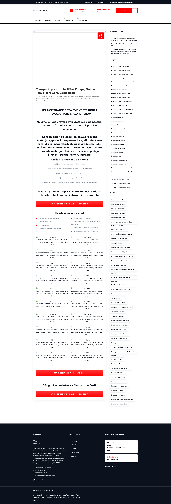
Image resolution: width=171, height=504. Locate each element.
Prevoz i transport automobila (120, 70)
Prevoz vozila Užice (117, 294)
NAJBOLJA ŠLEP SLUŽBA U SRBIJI (121, 234)
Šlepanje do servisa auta (118, 329)
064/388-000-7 (55, 463)
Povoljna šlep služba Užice (119, 265)
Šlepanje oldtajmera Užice (119, 343)
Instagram (101, 2)
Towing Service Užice (117, 311)
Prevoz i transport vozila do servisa (122, 109)
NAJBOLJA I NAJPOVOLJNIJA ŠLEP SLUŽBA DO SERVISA (121, 222)
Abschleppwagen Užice (118, 204)
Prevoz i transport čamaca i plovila (122, 74)
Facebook (88, 2)
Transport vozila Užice (118, 316)
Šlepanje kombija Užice (118, 334)
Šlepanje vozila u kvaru (118, 164)
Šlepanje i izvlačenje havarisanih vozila (123, 129)
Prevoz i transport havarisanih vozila (122, 82)
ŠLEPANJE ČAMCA (116, 364)
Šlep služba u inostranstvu (119, 386)
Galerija (57, 20)
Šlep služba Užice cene (118, 395)
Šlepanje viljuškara (117, 152)
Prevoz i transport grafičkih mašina (122, 78)
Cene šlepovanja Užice (118, 213)
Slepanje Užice (115, 298)
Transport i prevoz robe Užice (83, 99)
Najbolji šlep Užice (116, 243)
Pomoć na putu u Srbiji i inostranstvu (122, 252)
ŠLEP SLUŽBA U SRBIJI (118, 377)
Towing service (126, 307)
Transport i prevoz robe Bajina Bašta (67, 96)
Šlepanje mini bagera (117, 136)
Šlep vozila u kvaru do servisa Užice (122, 399)
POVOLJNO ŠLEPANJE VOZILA (120, 289)
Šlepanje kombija (116, 133)
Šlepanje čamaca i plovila (119, 125)
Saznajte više (39, 480)
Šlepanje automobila (117, 121)
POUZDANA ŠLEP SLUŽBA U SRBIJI (122, 256)
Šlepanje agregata (117, 117)
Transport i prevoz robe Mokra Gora (89, 96)
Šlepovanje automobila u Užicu (120, 368)
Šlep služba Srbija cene (118, 382)
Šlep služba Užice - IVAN (45, 96)
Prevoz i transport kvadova (119, 90)
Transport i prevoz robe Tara (64, 99)
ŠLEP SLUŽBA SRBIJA (117, 373)
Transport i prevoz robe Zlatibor (121, 187)
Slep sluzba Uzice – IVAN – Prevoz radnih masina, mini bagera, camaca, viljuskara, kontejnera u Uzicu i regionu (124, 51)
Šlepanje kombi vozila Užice (119, 338)
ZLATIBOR (75, 452)
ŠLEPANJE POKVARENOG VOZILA (121, 347)
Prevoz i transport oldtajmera (120, 97)
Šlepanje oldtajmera (117, 144)
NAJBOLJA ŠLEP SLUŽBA (118, 229)
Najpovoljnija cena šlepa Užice (120, 247)
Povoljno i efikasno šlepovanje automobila (120, 278)
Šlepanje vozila (116, 156)
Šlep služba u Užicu (117, 390)
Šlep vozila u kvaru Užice (119, 404)
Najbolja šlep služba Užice (119, 238)
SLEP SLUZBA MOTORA (118, 303)
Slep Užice (114, 307)
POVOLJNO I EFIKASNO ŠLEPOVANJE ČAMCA (122, 270)
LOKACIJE (48, 20)
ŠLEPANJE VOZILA (116, 359)
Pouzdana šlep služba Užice (119, 261)
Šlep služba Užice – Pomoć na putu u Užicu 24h (124, 45)
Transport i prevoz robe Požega (45, 99)
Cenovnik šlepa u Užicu (118, 217)
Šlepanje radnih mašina (118, 148)
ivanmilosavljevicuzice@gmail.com (121, 2)
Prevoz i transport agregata (120, 66)
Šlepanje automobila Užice (119, 325)
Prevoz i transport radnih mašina (121, 101)
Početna (38, 20)
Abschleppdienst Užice (118, 200)
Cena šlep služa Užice (117, 208)
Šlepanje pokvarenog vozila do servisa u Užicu (123, 352)
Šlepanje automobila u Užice (120, 320)
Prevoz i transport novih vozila (120, 93)
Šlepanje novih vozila (118, 140)
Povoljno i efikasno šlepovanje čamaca (123, 285)
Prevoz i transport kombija (119, 86)
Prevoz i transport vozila (119, 105)
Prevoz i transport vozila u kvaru (121, 113)
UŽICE (74, 448)
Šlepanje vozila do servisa (119, 160)
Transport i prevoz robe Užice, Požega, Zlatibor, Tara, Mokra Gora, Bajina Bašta (66, 91)
